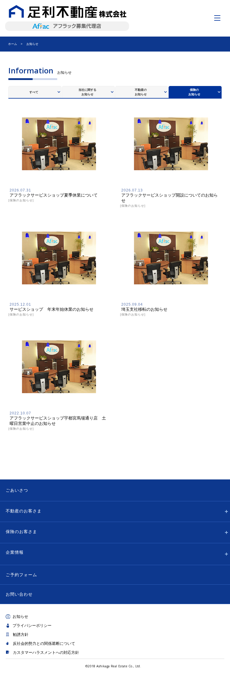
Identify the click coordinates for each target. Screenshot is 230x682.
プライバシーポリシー (32, 625)
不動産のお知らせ (141, 92)
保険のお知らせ (194, 92)
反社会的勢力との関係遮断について (44, 643)
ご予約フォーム (21, 574)
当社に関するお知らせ (87, 92)
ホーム (12, 44)
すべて (33, 92)
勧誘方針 (20, 634)
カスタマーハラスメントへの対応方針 (46, 652)
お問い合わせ (19, 594)
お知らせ (20, 616)
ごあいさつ (17, 490)
